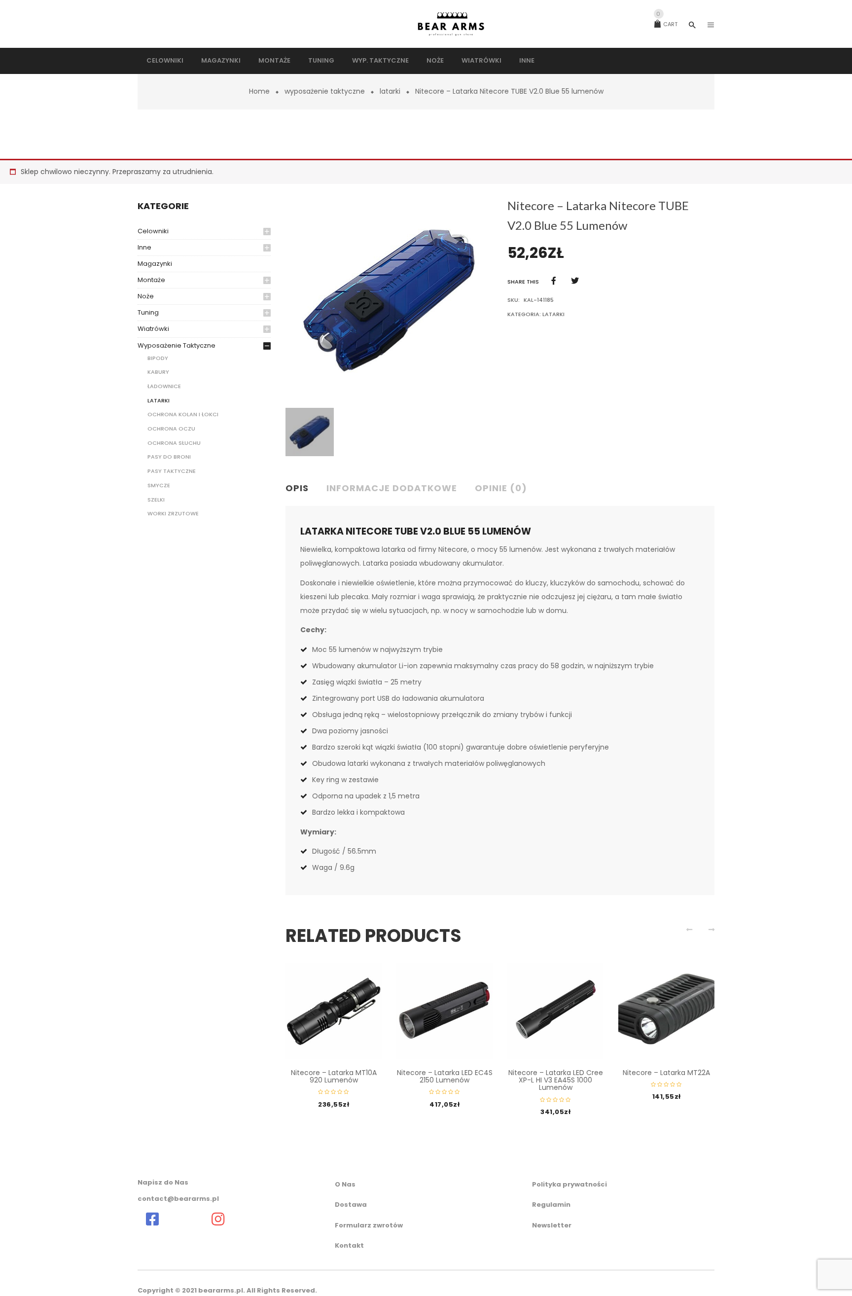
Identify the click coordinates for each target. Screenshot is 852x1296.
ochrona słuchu (174, 443)
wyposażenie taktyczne (324, 91)
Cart (666, 24)
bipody (157, 358)
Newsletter (551, 1225)
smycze (158, 485)
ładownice (164, 386)
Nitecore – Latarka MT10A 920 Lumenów (334, 1076)
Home (259, 91)
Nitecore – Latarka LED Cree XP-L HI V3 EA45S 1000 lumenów (555, 1080)
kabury (158, 372)
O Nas (345, 1184)
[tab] (301, 489)
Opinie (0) (501, 488)
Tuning (148, 312)
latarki (390, 91)
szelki (156, 500)
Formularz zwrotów (369, 1225)
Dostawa (351, 1204)
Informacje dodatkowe (391, 488)
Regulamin (551, 1204)
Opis (297, 488)
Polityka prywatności (569, 1184)
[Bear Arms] (152, 1219)
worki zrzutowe (173, 513)
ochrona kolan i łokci (182, 414)
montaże (151, 280)
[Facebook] (553, 281)
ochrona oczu (171, 428)
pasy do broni (169, 457)
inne (144, 247)
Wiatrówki (153, 328)
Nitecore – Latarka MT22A (666, 1073)
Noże (146, 296)
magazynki (155, 263)
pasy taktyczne (171, 471)
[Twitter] (575, 281)
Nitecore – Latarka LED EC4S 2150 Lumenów (445, 1076)
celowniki (153, 231)
